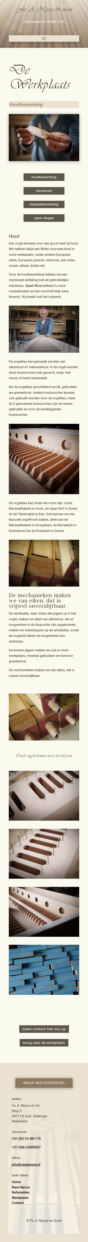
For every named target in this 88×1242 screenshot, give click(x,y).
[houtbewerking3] (44, 819)
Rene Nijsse (21, 1187)
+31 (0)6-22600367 (26, 1147)
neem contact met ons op (44, 1029)
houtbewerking (44, 177)
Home (16, 1182)
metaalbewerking (44, 204)
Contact (18, 1203)
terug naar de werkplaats (44, 1043)
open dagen (44, 218)
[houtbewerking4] (44, 878)
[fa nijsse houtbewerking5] (44, 936)
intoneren (44, 191)
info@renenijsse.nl (26, 1165)
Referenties (20, 1192)
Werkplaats (20, 1198)
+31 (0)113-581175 (26, 1139)
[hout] (44, 994)
